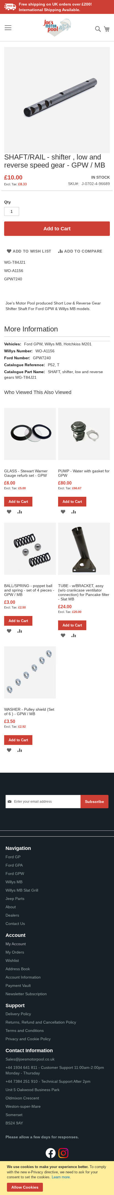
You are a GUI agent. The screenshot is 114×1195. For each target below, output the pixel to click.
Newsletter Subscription (26, 994)
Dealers (12, 915)
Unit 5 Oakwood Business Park (32, 1089)
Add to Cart (18, 502)
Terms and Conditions (25, 1030)
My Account (16, 944)
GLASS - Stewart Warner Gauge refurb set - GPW (26, 473)
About (11, 907)
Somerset (14, 1114)
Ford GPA (14, 865)
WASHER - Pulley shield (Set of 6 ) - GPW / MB (29, 711)
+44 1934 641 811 (22, 1067)
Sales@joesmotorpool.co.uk (30, 1059)
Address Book (18, 969)
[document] (57, 1178)
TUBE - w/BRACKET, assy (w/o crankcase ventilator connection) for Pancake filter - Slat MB (83, 592)
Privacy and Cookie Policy (28, 1039)
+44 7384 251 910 (22, 1081)
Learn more (61, 1177)
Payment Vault (18, 985)
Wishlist (12, 960)
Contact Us (15, 923)
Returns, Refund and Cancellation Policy (41, 1022)
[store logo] (57, 28)
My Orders (15, 952)
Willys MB (14, 882)
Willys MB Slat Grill (22, 890)
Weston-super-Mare (23, 1106)
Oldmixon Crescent (22, 1098)
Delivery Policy (18, 1014)
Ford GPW (15, 873)
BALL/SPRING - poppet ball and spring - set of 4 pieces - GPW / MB (29, 590)
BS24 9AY (14, 1123)
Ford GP (13, 857)
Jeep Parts (15, 898)
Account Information (23, 977)
